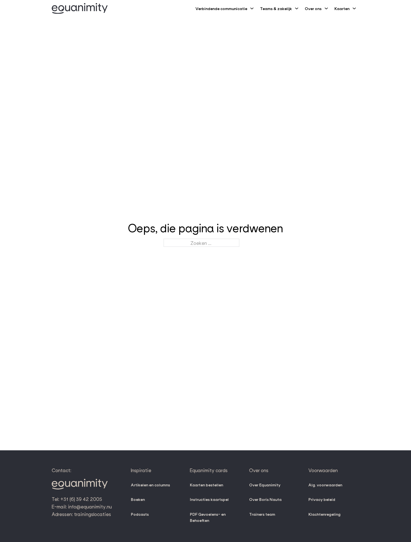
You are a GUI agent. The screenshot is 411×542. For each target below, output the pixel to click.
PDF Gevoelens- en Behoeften (208, 517)
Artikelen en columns (150, 484)
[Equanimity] (80, 8)
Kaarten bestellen (206, 484)
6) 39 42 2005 (86, 499)
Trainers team (262, 514)
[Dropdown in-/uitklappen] (252, 8)
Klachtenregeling (324, 514)
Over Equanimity (264, 484)
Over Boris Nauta (265, 499)
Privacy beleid (321, 499)
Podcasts (140, 514)
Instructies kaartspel (209, 499)
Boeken (138, 499)
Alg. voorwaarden (325, 484)
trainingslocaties (92, 514)
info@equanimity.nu (90, 506)
